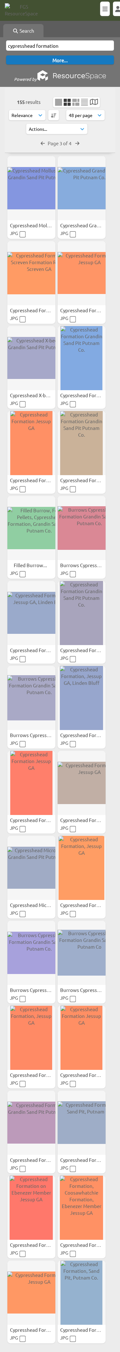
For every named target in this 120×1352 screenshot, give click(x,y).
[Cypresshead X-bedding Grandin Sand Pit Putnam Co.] (31, 358)
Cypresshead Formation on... (41, 1245)
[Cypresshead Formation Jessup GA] (31, 443)
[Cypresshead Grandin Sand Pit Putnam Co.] (82, 188)
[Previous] (43, 143)
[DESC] (53, 115)
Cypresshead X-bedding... (38, 395)
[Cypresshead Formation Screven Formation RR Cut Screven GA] (31, 273)
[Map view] (94, 102)
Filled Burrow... (31, 565)
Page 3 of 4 (60, 143)
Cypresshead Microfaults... (39, 905)
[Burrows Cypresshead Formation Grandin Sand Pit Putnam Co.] (82, 528)
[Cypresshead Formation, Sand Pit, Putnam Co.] (82, 1123)
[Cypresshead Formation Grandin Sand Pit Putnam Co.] (82, 358)
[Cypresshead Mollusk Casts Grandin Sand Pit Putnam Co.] (31, 188)
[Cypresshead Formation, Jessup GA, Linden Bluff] (31, 613)
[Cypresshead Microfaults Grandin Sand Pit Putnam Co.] (31, 868)
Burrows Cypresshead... (86, 565)
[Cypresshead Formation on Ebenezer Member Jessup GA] (31, 1208)
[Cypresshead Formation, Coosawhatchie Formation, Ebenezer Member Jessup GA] (82, 1208)
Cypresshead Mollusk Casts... (42, 225)
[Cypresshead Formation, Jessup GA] (82, 273)
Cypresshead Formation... (38, 310)
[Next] (77, 143)
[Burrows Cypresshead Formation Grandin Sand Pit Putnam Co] (82, 953)
